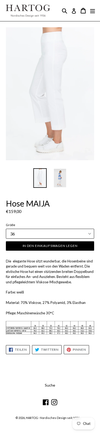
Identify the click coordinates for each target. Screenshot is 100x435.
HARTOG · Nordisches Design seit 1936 (52, 417)
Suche (50, 385)
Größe (10, 225)
